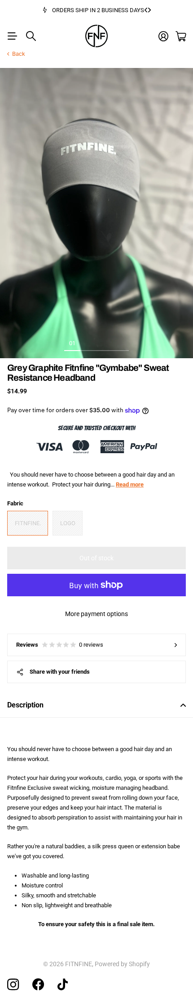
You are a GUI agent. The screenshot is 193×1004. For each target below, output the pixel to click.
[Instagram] (13, 984)
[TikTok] (62, 984)
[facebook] (38, 984)
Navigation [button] (12, 36)
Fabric (15, 503)
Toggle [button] (183, 705)
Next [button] (149, 10)
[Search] (31, 36)
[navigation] (88, 343)
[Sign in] (163, 36)
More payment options (96, 613)
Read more (130, 484)
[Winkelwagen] (180, 36)
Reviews (59, 644)
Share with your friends (60, 671)
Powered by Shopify (122, 964)
